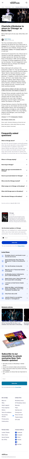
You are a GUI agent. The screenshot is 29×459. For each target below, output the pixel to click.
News (13, 7)
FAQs (3, 403)
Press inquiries (5, 407)
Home (3, 7)
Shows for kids (19, 414)
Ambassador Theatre (7, 49)
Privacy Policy (21, 246)
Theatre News (8, 7)
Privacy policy (5, 419)
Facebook (19, 432)
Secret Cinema (5, 437)
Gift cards (17, 419)
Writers (3, 410)
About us (4, 400)
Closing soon (18, 412)
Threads (19, 439)
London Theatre (6, 432)
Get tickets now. (8, 119)
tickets (20, 49)
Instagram (19, 435)
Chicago (11, 213)
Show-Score (5, 435)
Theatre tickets (19, 417)
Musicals (17, 405)
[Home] (15, 2)
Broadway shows (19, 400)
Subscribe (14, 242)
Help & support (5, 405)
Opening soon (18, 410)
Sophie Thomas (7, 39)
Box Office (4, 439)
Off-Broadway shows (20, 403)
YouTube (19, 444)
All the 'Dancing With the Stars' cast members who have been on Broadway (12, 323)
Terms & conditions (6, 412)
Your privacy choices (5, 415)
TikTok (18, 437)
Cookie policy (5, 421)
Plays (16, 407)
